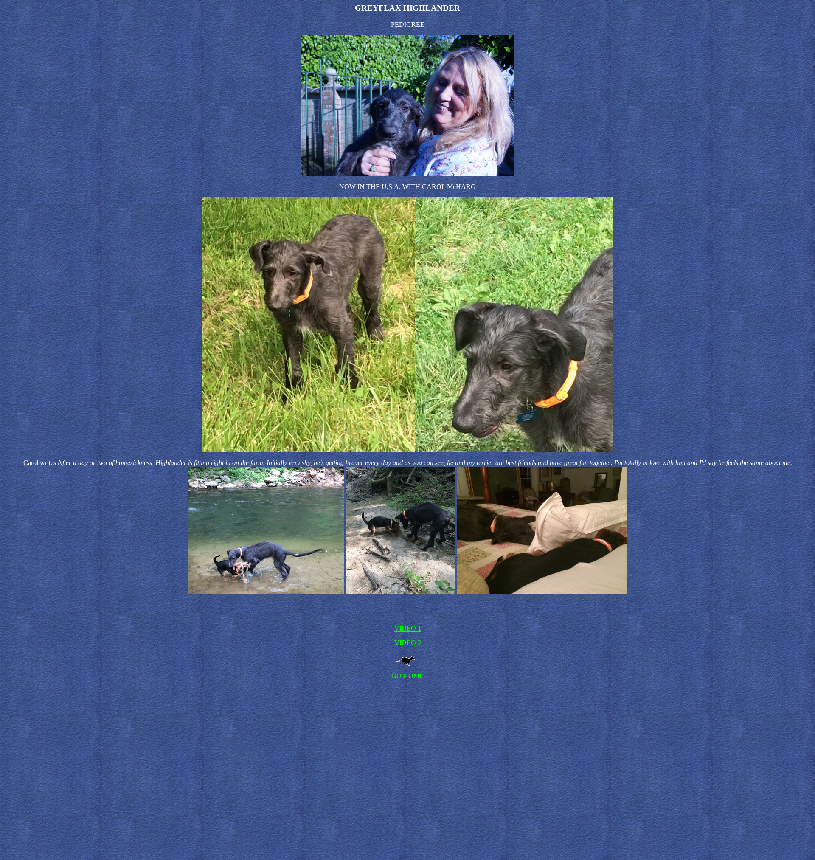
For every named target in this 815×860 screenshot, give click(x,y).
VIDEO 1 (407, 628)
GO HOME (407, 676)
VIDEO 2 (407, 642)
